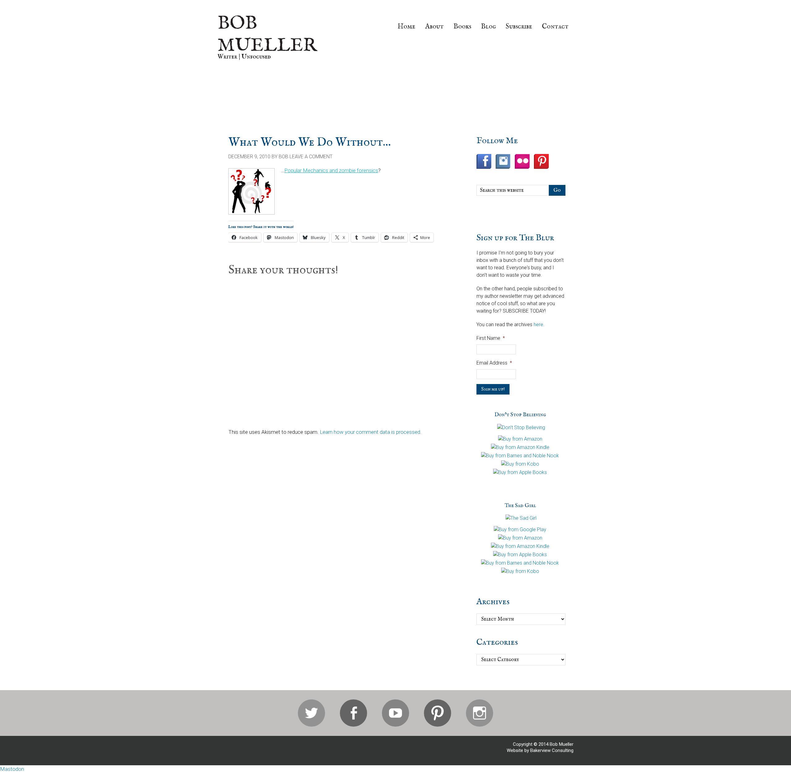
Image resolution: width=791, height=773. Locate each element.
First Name (490, 338)
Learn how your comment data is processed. (370, 432)
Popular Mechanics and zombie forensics (331, 170)
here (538, 324)
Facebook (353, 713)
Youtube (395, 713)
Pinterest (437, 713)
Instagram (479, 713)
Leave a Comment (311, 157)
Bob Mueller (267, 35)
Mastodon (12, 769)
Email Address (494, 363)
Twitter (311, 713)
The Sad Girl (520, 505)
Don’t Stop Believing (520, 414)
